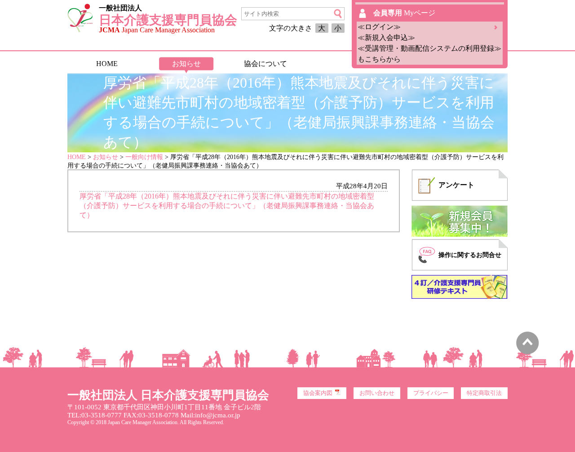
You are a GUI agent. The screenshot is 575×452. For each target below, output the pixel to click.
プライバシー (430, 393)
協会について (265, 63)
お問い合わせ (376, 393)
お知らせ (186, 63)
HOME (107, 63)
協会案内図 (317, 393)
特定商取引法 (484, 393)
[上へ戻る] (527, 352)
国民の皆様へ (344, 63)
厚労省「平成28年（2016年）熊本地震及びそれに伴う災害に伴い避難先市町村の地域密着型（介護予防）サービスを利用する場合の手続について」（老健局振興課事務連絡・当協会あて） (227, 205)
